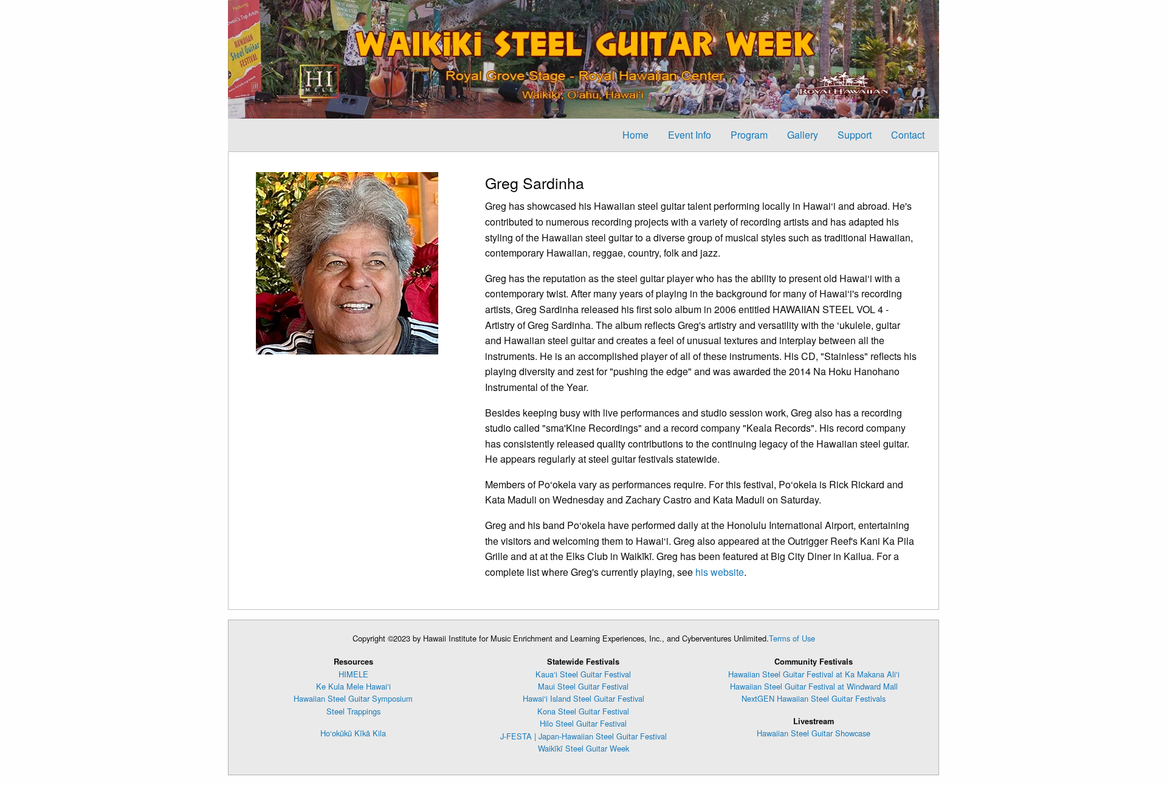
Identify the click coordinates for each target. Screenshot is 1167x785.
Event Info (689, 135)
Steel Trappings (353, 711)
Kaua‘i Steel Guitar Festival (583, 674)
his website (719, 572)
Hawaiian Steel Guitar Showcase (813, 733)
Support (855, 135)
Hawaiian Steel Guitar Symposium (353, 698)
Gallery (802, 135)
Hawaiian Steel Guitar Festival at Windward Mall (814, 686)
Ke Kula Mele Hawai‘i (353, 686)
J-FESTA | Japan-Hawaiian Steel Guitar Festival (583, 736)
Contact (907, 135)
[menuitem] (635, 135)
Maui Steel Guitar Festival (583, 686)
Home (635, 135)
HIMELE (353, 674)
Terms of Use (792, 638)
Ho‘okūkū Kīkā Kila (353, 733)
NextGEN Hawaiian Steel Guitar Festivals (814, 698)
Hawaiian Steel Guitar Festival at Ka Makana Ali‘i (814, 674)
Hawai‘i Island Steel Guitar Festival (583, 698)
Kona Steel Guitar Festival (583, 711)
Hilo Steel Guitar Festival (583, 723)
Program (749, 135)
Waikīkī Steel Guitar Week (583, 748)
